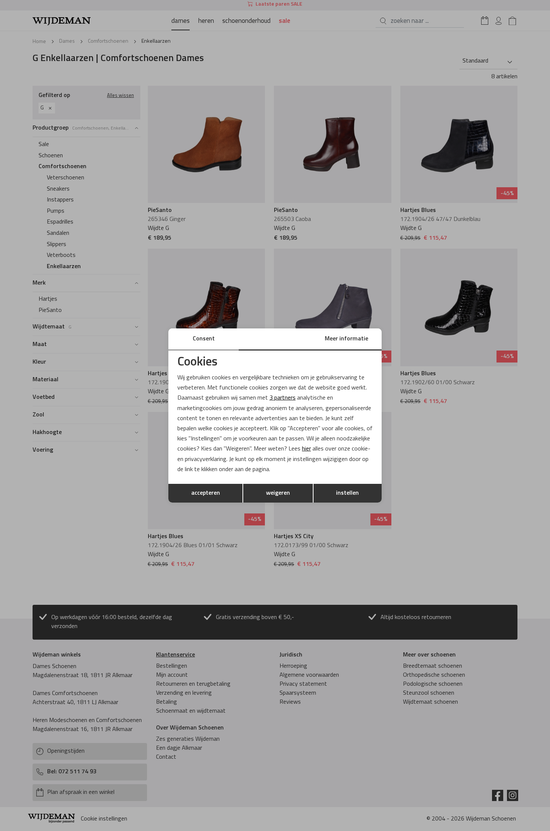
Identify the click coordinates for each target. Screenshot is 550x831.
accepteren (205, 493)
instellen (347, 493)
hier (306, 449)
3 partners (282, 398)
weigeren (278, 493)
